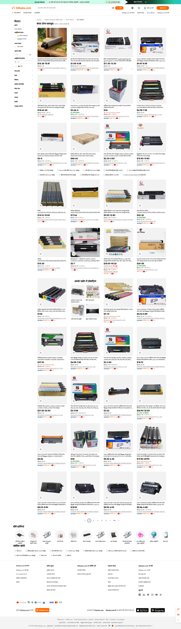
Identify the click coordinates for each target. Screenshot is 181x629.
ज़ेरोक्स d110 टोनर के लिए (138, 551)
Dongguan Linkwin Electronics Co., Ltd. (116, 116)
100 (114, 520)
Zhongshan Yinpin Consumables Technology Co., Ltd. (85, 163)
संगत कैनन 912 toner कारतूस (92, 170)
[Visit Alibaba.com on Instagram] (152, 594)
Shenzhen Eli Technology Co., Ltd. (114, 320)
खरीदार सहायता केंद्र (113, 570)
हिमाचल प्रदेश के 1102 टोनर (112, 175)
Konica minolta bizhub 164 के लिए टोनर (135, 175)
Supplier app (99, 610)
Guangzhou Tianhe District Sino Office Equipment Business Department (52, 219)
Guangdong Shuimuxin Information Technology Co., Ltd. (52, 68)
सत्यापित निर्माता (81, 570)
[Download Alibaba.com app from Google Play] (158, 610)
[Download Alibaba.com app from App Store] (142, 610)
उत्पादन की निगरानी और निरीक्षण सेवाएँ (56, 586)
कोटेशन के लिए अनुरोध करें (84, 574)
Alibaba (39, 20)
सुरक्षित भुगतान (50, 570)
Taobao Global (99, 619)
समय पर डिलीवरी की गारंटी (53, 578)
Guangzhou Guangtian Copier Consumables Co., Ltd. (85, 219)
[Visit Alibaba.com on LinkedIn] (144, 594)
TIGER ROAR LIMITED (111, 272)
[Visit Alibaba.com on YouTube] (156, 594)
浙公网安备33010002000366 (124, 626)
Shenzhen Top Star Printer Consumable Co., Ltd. (85, 268)
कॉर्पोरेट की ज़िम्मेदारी (21, 578)
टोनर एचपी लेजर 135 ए (57, 551)
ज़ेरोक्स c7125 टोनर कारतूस (46, 170)
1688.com (69, 619)
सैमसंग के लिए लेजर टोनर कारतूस (68, 175)
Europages (120, 619)
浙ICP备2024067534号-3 (144, 626)
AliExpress (60, 619)
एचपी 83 (69, 555)
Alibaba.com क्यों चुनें (22, 570)
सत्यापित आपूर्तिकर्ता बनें (144, 582)
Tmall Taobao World (80, 619)
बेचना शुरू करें (142, 574)
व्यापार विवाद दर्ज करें (113, 578)
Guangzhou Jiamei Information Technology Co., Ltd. (85, 116)
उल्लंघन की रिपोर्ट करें (113, 590)
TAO (106, 619)
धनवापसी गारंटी (51, 574)
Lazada (90, 619)
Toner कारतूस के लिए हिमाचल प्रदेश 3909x (139, 170)
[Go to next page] (118, 520)
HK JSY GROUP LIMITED (45, 114)
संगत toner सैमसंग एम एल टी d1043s (117, 551)
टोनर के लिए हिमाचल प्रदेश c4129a (114, 170)
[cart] (139, 8)
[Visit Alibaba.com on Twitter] (148, 594)
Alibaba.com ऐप (111, 610)
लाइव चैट (110, 574)
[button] (113, 8)
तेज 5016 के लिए (57, 555)
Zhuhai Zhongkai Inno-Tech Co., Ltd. (115, 163)
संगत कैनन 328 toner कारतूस (47, 175)
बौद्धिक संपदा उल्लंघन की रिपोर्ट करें (116, 586)
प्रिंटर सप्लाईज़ (70, 20)
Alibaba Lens (24, 610)
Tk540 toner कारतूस (73, 551)
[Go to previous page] (85, 520)
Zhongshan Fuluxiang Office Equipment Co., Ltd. (151, 163)
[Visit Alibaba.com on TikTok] (160, 594)
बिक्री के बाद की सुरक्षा (52, 582)
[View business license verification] (109, 626)
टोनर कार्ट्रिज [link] (80, 20)
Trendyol (113, 619)
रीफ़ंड (109, 582)
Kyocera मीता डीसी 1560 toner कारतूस (69, 170)
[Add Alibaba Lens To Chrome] (42, 610)
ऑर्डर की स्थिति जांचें (143, 578)
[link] (178, 609)
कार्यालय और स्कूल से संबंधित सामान (54, 20)
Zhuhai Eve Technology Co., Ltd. (147, 269)
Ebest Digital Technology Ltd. (113, 68)
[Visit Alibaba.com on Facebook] (139, 594)
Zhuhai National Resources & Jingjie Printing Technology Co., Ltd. (85, 68)
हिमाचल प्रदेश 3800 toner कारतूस (93, 551)
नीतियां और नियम (51, 590)
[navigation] (23, 270)
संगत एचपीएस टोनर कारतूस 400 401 (90, 175)
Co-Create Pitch (21, 574)
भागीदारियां (141, 586)
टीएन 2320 (44, 555)
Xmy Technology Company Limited (48, 268)
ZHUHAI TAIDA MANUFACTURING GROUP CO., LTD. (151, 68)
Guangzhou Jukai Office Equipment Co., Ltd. (51, 318)
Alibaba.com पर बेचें (144, 570)
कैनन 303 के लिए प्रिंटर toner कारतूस (26, 555)
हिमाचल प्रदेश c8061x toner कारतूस (37, 551)
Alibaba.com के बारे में (22, 566)
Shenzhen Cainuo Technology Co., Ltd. (149, 114)
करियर (18, 582)
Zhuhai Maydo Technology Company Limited (118, 219)
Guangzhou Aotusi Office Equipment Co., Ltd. (52, 163)
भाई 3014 (19, 551)
